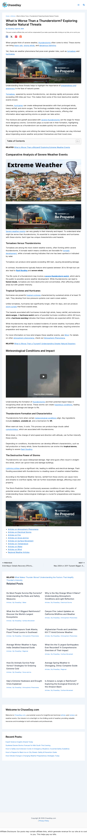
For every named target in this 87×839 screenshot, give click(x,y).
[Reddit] (21, 37)
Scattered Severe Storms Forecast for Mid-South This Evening (28, 745)
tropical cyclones (34, 295)
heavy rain (18, 45)
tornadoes (71, 51)
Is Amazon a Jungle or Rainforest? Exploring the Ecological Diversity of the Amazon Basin (61, 684)
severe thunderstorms (50, 120)
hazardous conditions (63, 405)
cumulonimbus (12, 429)
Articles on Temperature (18, 544)
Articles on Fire (14, 535)
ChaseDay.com (20, 715)
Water (24, 602)
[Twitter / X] (11, 37)
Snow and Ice (27, 672)
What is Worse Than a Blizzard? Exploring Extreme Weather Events (42, 147)
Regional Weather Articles (18, 552)
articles (63, 715)
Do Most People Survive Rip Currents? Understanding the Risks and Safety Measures (24, 596)
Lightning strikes (13, 468)
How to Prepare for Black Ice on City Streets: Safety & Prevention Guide (31, 752)
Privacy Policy (44, 821)
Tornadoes (10, 94)
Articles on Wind (15, 549)
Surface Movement (29, 621)
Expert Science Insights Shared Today (19, 742)
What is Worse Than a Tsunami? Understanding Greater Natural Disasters (44, 344)
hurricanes (10, 54)
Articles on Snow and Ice (18, 538)
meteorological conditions (46, 418)
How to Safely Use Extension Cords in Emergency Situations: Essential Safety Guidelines (37, 749)
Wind (67, 335)
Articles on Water (15, 547)
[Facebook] (7, 37)
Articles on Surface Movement (20, 541)
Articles (8, 602)
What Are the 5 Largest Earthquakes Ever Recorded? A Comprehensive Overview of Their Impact (62, 647)
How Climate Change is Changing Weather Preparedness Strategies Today (32, 756)
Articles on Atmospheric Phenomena (23, 529)
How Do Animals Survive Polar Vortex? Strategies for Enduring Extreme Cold (21, 666)
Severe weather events (15, 231)
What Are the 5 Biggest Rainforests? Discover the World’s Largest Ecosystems (23, 614)
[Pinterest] (16, 37)
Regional (25, 651)
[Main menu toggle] (78, 5)
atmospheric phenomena (23, 338)
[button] (84, 5)
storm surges (11, 307)
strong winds (29, 45)
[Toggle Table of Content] (76, 141)
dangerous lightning (47, 45)
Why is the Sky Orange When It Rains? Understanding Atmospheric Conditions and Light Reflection (62, 596)
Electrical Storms (66, 602)
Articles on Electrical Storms (19, 532)
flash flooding (21, 270)
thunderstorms (44, 43)
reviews (72, 715)
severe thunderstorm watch (57, 276)
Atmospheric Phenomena (54, 338)
